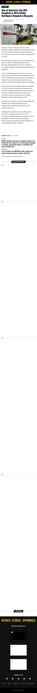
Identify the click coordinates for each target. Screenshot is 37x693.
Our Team (22, 683)
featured (15, 135)
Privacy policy (30, 683)
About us (16, 683)
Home (4, 683)
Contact (9, 683)
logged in (10, 156)
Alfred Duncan (8, 21)
